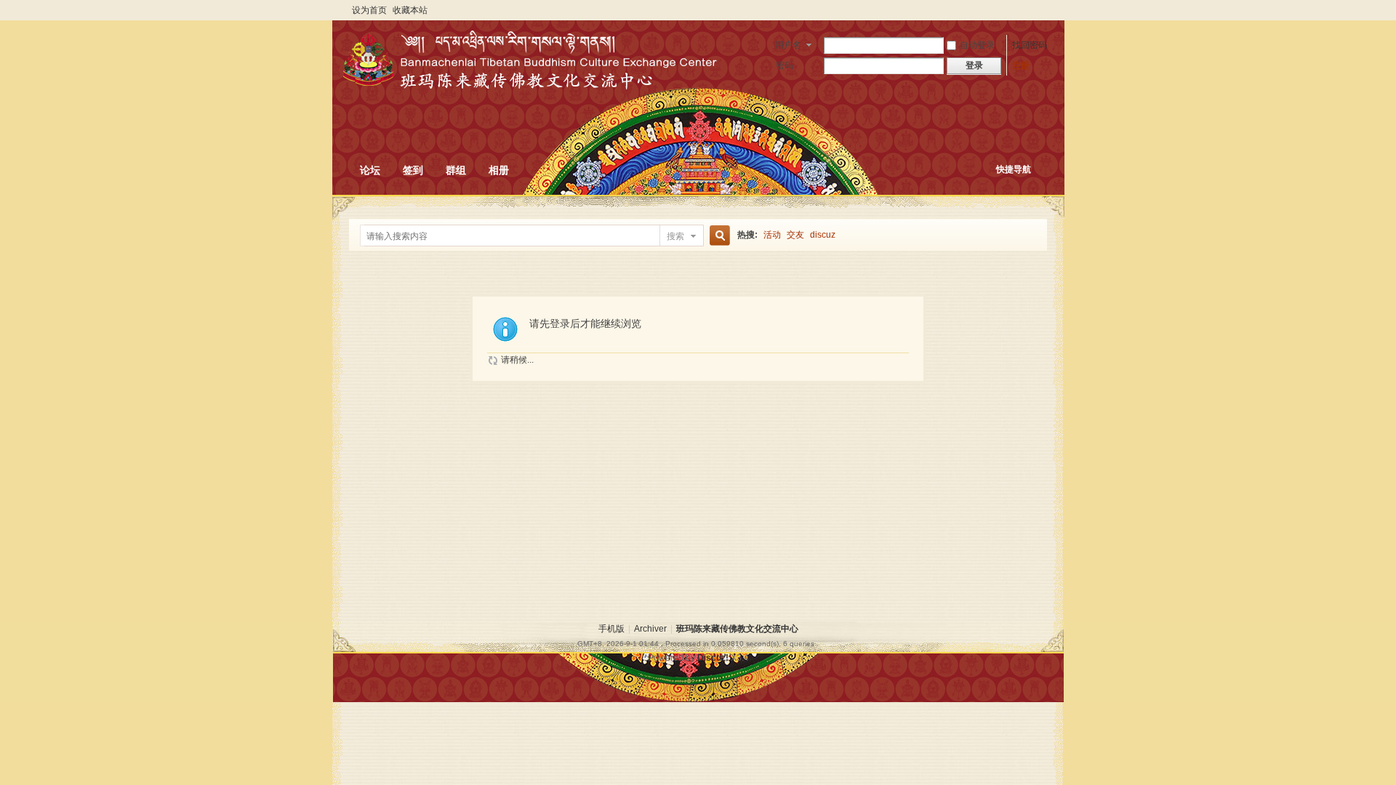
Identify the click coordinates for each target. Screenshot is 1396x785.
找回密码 (1029, 45)
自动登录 (977, 45)
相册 (499, 170)
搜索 (675, 236)
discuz (822, 235)
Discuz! (713, 658)
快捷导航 (1013, 169)
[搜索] (717, 236)
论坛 (370, 170)
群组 (456, 170)
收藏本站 (410, 10)
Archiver (650, 629)
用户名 (788, 45)
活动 (772, 235)
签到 (413, 170)
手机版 (611, 629)
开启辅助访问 (1043, 10)
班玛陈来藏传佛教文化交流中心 (737, 629)
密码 (784, 65)
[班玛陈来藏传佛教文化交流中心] (473, 76)
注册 (1021, 65)
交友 (795, 235)
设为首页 (369, 10)
